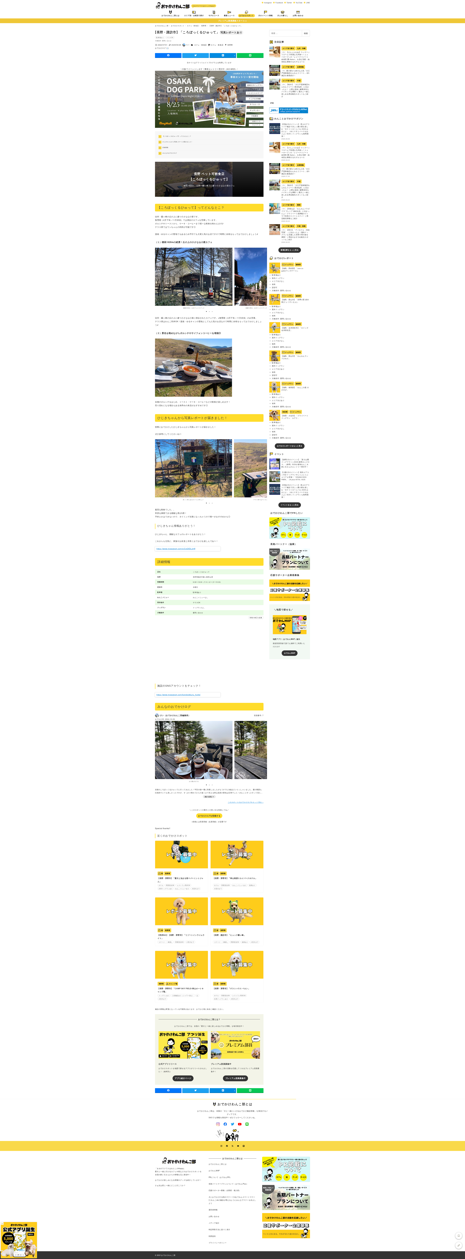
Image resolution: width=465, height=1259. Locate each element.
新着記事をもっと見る (290, 250)
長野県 (230, 45)
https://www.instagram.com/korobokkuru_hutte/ (178, 694)
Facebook (279, 2)
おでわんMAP (289, 653)
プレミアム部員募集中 (235, 1078)
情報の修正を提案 (256, 617)
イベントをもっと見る (290, 505)
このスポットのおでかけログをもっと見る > (246, 802)
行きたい (458, 1235)
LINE (308, 2)
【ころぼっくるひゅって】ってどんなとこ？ (177, 136)
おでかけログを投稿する (209, 815)
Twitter (289, 2)
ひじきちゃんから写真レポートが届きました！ (178, 142)
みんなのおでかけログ (170, 153)
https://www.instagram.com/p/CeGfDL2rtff (175, 548)
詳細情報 (165, 147)
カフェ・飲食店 (200, 45)
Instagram (268, 2)
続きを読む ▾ (209, 797)
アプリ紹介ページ (183, 1078)
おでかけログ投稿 (458, 1245)
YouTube (299, 2)
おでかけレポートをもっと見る (289, 446)
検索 (306, 33)
